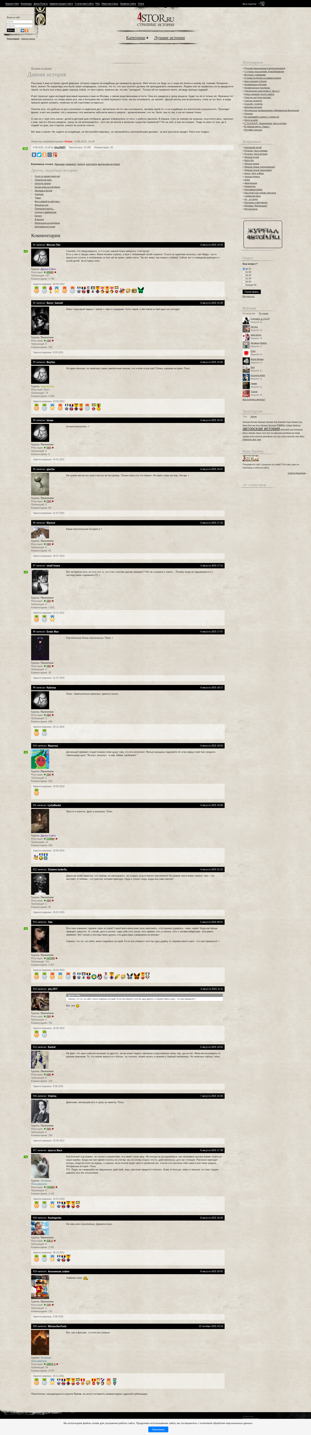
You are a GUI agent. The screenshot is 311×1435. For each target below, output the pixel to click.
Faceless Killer (258, 375)
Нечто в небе (251, 120)
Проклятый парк (43, 180)
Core (253, 351)
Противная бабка (253, 189)
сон (274, 436)
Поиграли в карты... (45, 208)
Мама (245, 425)
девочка (251, 433)
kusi (253, 367)
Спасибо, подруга (253, 104)
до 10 (248, 269)
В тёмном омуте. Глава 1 (257, 126)
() (50, 272)
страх (283, 436)
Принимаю (158, 1429)
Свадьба (39, 194)
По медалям (249, 314)
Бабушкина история (45, 226)
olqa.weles (256, 335)
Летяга (254, 327)
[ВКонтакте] (34, 155)
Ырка (247, 180)
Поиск (141, 4)
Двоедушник (250, 183)
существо (291, 436)
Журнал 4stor (12, 4)
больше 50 (250, 285)
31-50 (248, 281)
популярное (268, 436)
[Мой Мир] (50, 155)
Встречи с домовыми (255, 75)
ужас (297, 436)
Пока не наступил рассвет (257, 97)
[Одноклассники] (44, 155)
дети (264, 433)
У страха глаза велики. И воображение (264, 71)
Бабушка (246, 422)
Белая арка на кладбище (47, 187)
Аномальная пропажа (255, 84)
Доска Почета (41, 4)
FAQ (97, 4)
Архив (254, 417)
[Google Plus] (55, 155)
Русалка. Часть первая (256, 151)
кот (293, 433)
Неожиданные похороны (257, 88)
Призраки (272, 425)
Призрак (264, 425)
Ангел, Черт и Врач (254, 173)
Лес (300, 422)
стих (279, 436)
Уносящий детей (253, 147)
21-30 (248, 278)
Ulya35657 (60, 147)
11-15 (248, 272)
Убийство (296, 425)
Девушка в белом (43, 190)
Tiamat (254, 391)
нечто (252, 436)
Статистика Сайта (84, 4)
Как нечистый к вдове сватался (260, 193)
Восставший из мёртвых (47, 201)
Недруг (38, 216)
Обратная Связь (109, 4)
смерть (81, 164)
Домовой (282, 422)
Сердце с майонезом (45, 212)
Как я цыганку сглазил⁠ (255, 81)
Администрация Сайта (61, 4)
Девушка (60, 164)
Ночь (258, 425)
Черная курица (252, 176)
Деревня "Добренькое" (255, 206)
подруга (258, 436)
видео (245, 433)
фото (302, 436)
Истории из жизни (41, 68)
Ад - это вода (251, 199)
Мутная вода (251, 209)
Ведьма (254, 422)
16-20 (248, 275)
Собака (289, 425)
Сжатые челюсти (253, 100)
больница (298, 429)
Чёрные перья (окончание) (258, 170)
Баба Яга (249, 160)
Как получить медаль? (254, 399)
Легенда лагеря (43, 183)
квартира (278, 433)
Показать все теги (252, 439)
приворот (70, 164)
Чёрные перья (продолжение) (259, 167)
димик (254, 383)
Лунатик (248, 113)
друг (268, 433)
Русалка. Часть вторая (255, 154)
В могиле (39, 219)
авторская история (109, 164)
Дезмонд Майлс (259, 343)
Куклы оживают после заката (259, 94)
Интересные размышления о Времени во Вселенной (271, 110)
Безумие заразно (253, 130)
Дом (275, 422)
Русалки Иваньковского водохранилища (264, 68)
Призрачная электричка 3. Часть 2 (262, 91)
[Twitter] (39, 155)
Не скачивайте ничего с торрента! (261, 117)
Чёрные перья (251, 163)
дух (272, 433)
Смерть (281, 425)
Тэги (245, 417)
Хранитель (250, 186)
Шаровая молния (253, 107)
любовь (246, 436)
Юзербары (26, 4)
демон (258, 433)
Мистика (251, 425)
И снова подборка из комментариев (262, 78)
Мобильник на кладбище (47, 223)
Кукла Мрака (257, 359)
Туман (38, 198)
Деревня (269, 422)
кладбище (287, 433)
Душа (288, 422)
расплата (91, 164)
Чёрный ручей (251, 157)
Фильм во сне (41, 205)
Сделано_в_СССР (260, 319)
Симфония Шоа (252, 196)
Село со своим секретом (47, 176)
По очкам (263, 314)
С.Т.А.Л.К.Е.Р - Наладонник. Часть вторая (265, 123)
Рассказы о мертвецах (255, 202)
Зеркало (295, 422)
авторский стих (287, 429)
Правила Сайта (128, 4)
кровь (297, 433)
